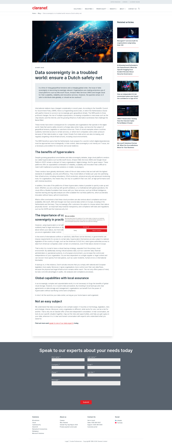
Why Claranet (64, 422)
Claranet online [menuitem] (135, 2)
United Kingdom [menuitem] (115, 2)
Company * (56, 365)
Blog (39, 13)
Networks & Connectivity (39, 429)
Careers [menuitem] (124, 2)
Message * (55, 380)
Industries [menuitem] (88, 9)
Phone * (54, 372)
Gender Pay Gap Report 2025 (69, 424)
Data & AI (35, 427)
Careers (62, 420)
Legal (66, 441)
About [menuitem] (122, 9)
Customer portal (92, 427)
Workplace (35, 431)
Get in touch (91, 420)
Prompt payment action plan (68, 427)
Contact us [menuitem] (132, 9)
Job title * (91, 372)
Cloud (34, 422)
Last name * (91, 357)
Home (34, 13)
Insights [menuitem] (113, 9)
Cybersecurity (36, 424)
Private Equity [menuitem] (101, 9)
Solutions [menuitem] (77, 9)
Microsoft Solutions (38, 433)
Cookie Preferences (76, 441)
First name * (56, 357)
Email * (90, 365)
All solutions (35, 420)
